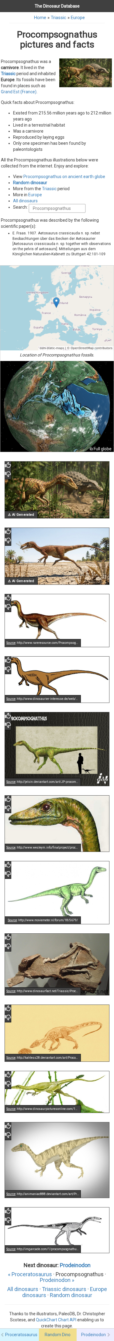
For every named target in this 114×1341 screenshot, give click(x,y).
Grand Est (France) (18, 91)
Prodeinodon (75, 1265)
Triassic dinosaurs (64, 1289)
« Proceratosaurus (30, 1274)
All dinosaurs (25, 200)
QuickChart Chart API (56, 1319)
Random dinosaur (30, 182)
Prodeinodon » (57, 1280)
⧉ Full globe (101, 448)
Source (11, 642)
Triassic (58, 17)
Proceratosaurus (21, 1334)
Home (40, 17)
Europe (78, 17)
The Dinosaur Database (57, 6)
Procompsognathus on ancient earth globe (64, 176)
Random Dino (58, 1334)
